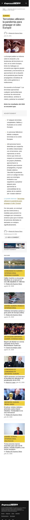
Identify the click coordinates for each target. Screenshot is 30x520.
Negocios (8, 513)
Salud (13, 513)
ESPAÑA (7, 306)
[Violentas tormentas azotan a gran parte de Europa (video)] (14, 298)
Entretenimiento (4, 516)
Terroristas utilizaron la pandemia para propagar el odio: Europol (14, 201)
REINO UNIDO (9, 404)
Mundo (2, 513)
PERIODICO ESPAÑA (12, 275)
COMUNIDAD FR (10, 371)
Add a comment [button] (13, 237)
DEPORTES (18, 337)
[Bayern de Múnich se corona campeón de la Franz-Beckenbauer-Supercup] (14, 329)
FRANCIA (21, 306)
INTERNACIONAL (10, 273)
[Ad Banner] (14, 245)
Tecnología (12, 516)
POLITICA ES (9, 441)
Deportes (18, 513)
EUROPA (6, 16)
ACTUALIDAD (9, 337)
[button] (2, 3)
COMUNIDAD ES (10, 271)
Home (4, 9)
